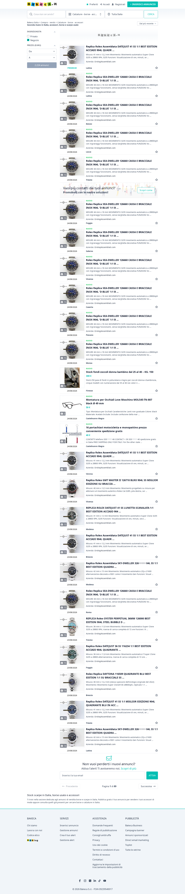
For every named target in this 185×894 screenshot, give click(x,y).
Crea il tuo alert (68, 835)
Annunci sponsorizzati (136, 835)
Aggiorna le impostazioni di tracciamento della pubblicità (107, 866)
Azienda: (101, 61)
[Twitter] (90, 880)
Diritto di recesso (101, 854)
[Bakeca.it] (51, 4)
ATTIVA (152, 775)
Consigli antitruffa (101, 835)
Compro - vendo (48, 22)
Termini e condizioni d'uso (105, 849)
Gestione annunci (69, 830)
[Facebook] (80, 880)
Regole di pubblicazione (104, 830)
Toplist (128, 844)
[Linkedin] (95, 880)
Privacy (96, 840)
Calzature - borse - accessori (70, 22)
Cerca (151, 14)
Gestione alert (67, 840)
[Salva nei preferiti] (156, 68)
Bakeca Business (133, 825)
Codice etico (33, 835)
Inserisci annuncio (69, 825)
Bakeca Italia (33, 22)
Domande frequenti (102, 825)
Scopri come (146, 190)
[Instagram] (85, 880)
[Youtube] (104, 880)
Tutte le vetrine (133, 849)
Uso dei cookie (100, 844)
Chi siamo (32, 825)
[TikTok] (99, 880)
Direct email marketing (137, 840)
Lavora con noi (34, 830)
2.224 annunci (42, 65)
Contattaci (97, 859)
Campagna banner (134, 830)
